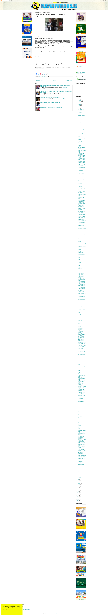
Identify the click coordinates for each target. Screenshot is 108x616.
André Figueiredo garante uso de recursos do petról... (82, 212)
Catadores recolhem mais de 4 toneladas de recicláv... (82, 346)
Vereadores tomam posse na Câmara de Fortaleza (82, 246)
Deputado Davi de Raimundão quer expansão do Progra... (81, 309)
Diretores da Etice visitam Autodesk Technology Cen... (81, 447)
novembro (79, 101)
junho (79, 108)
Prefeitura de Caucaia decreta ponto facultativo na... (82, 414)
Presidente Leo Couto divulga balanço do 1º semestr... (81, 226)
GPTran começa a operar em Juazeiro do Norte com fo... (81, 408)
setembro (79, 104)
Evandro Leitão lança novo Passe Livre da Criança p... (82, 474)
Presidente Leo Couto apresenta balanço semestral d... (81, 206)
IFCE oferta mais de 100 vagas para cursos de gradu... (81, 288)
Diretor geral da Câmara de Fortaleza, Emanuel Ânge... (82, 387)
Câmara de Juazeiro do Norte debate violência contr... (81, 168)
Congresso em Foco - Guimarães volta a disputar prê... (81, 268)
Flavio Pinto (80, 66)
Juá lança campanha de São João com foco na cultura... (81, 156)
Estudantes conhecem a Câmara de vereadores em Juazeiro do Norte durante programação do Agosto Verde (56, 92)
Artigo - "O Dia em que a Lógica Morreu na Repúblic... (81, 425)
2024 (78, 486)
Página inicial (54, 80)
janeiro (79, 484)
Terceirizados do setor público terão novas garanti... (81, 390)
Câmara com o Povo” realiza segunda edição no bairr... (82, 139)
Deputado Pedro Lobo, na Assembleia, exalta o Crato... (82, 375)
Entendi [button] (11, 612)
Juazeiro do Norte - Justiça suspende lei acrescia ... (82, 419)
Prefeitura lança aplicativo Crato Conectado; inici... (82, 314)
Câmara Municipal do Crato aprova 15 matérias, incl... (82, 136)
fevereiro (79, 483)
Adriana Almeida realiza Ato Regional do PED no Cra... (82, 343)
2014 (78, 499)
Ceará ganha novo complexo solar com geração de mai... (81, 191)
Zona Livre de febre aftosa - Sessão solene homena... (82, 331)
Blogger (63, 613)
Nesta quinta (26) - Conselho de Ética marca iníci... (81, 320)
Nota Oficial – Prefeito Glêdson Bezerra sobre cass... (82, 110)
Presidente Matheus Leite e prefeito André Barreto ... (82, 254)
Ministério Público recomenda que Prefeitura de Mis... (81, 171)
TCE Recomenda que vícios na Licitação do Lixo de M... (81, 147)
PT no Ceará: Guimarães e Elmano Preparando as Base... (82, 194)
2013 (78, 500)
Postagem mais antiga (68, 80)
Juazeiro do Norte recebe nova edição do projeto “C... (82, 189)
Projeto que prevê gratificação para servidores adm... (81, 273)
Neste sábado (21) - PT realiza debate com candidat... (81, 352)
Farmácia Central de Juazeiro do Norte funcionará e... (81, 340)
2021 (78, 490)
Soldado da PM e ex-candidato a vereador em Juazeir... (81, 334)
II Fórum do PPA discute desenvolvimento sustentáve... (81, 183)
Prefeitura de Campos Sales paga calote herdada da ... (81, 153)
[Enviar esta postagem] (48, 76)
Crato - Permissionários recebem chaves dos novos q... (81, 358)
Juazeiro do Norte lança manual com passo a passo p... (81, 235)
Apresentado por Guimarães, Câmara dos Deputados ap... (82, 439)
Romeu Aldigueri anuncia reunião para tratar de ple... (81, 422)
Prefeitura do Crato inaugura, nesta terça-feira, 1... (81, 471)
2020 (78, 491)
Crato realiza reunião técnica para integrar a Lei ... (81, 177)
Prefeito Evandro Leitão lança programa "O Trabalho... (81, 209)
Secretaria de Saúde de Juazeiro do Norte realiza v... (81, 276)
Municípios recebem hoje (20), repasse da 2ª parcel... (81, 355)
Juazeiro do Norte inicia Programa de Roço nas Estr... (82, 257)
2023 (78, 487)
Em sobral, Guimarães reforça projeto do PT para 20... (81, 337)
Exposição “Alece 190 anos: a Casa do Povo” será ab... (81, 453)
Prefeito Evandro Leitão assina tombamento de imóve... (81, 165)
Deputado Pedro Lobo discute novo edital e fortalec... (81, 325)
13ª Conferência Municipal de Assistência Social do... (82, 444)
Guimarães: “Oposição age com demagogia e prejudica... (82, 241)
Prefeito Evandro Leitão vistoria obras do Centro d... (82, 116)
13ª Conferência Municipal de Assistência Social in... (82, 417)
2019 (78, 492)
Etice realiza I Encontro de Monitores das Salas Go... (82, 238)
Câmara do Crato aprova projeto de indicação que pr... (82, 402)
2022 (78, 488)
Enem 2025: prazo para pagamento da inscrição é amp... (82, 430)
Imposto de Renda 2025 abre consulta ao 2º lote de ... (82, 317)
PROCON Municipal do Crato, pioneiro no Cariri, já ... (82, 300)
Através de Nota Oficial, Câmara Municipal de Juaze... (81, 396)
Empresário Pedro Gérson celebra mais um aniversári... (82, 144)
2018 (78, 494)
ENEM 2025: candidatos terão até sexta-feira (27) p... (82, 303)
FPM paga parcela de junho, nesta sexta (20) (81, 442)
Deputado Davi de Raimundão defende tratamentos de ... (81, 200)
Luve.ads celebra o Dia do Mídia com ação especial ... (82, 260)
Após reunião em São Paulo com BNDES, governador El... (81, 436)
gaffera (57, 613)
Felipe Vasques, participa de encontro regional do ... (82, 270)
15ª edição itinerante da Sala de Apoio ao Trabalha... (81, 393)
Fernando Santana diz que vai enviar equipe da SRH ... (82, 265)
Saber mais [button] (5, 609)
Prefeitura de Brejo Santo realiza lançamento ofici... (81, 381)
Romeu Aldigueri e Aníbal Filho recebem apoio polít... (81, 162)
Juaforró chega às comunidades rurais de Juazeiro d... (82, 306)
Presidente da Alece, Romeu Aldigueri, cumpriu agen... (81, 122)
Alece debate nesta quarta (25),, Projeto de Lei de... (82, 262)
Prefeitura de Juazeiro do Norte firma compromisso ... (81, 252)
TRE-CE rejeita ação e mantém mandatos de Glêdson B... (81, 174)
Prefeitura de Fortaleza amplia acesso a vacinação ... (81, 405)
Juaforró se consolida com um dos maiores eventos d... (82, 361)
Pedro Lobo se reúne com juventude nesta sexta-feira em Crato (51, 107)
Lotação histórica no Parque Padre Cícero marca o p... (81, 378)
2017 (78, 495)
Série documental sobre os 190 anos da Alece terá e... (82, 294)
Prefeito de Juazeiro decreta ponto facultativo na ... (82, 465)
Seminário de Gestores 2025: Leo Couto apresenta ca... (81, 459)
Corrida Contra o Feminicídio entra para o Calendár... (82, 399)
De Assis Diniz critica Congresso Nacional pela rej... (81, 203)
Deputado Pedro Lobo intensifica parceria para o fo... (82, 150)
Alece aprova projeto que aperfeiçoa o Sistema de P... (82, 411)
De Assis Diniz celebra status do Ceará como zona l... (81, 279)
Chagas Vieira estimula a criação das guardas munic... (81, 370)
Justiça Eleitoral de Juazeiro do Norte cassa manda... (82, 113)
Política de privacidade (26, 609)
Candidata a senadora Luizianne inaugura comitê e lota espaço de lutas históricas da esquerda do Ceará (55, 86)
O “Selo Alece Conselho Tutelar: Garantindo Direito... (81, 223)
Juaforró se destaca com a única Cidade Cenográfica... (82, 328)
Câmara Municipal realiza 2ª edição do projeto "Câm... (82, 282)
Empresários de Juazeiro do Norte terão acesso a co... (82, 373)
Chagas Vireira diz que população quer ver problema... (81, 297)
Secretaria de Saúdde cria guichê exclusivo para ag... (82, 127)
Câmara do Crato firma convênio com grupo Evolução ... (81, 217)
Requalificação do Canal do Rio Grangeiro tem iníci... (81, 285)
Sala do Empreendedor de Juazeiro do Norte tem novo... (82, 456)
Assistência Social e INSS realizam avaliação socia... (82, 232)
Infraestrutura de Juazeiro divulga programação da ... (82, 367)
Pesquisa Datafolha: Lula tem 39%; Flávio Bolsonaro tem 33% (51, 102)
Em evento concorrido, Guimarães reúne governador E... (81, 133)
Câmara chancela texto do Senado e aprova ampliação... (82, 229)
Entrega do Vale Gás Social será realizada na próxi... (82, 124)
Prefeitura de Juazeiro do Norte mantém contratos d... (82, 220)
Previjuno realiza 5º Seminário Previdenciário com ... (81, 119)
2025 (78, 99)
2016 (78, 496)
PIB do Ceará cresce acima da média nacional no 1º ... (82, 244)
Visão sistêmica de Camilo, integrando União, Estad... (82, 428)
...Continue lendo (64, 87)
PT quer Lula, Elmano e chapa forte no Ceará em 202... (82, 364)
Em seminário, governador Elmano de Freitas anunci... (82, 477)
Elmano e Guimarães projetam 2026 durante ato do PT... (81, 142)
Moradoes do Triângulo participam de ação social (81, 130)
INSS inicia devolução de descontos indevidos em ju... (82, 180)
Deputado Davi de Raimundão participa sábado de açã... (81, 349)
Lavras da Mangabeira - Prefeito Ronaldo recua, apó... (82, 312)
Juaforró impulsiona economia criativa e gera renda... (82, 323)
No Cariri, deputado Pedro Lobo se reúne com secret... (82, 197)
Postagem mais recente (39, 80)
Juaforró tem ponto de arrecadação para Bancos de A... (81, 384)
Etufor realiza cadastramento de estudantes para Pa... (81, 291)
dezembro (79, 100)
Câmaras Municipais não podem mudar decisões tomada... (82, 450)
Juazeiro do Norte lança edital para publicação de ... (81, 159)
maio (78, 479)
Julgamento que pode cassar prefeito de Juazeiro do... (81, 186)
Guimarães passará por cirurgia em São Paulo (81, 215)
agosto (79, 105)
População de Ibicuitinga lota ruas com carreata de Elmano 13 (51, 97)
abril (78, 480)
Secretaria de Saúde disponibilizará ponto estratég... (81, 433)
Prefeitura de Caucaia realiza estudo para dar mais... (82, 468)
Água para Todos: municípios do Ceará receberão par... (81, 462)
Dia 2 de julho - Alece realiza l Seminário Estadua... (81, 249)
